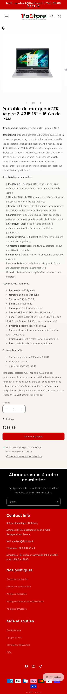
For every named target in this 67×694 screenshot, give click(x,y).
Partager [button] (10, 418)
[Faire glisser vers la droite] (40, 102)
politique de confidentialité (19, 586)
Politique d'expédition (17, 593)
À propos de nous (14, 637)
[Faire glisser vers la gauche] (26, 102)
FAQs (9, 652)
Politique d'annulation (17, 608)
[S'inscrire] (56, 502)
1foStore (37, 692)
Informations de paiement (18, 644)
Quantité (6, 402)
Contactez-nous (14, 630)
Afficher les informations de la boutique (24, 456)
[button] (6, 16)
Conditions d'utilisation (17, 579)
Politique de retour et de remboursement (25, 601)
